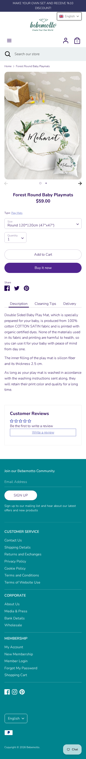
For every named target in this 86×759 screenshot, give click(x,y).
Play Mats (16, 213)
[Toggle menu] (9, 40)
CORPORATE (15, 595)
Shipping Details (17, 547)
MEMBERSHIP (15, 638)
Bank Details (14, 618)
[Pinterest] (22, 691)
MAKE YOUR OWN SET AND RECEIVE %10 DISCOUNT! (43, 5)
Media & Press (15, 611)
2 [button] (46, 183)
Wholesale (13, 625)
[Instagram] (14, 691)
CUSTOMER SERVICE (21, 531)
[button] (69, 16)
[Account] (65, 38)
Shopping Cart (15, 675)
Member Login (16, 661)
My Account (13, 647)
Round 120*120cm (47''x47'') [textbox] (30, 225)
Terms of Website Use (22, 582)
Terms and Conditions (21, 575)
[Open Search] (7, 54)
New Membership (18, 654)
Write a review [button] (43, 432)
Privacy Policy (15, 561)
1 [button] (40, 183)
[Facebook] (7, 691)
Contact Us (13, 540)
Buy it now (43, 267)
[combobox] (43, 223)
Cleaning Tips (45, 303)
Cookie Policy (15, 568)
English (14, 718)
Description (19, 303)
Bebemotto (32, 747)
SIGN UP (21, 495)
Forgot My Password (20, 668)
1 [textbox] (8, 239)
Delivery (69, 303)
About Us (12, 604)
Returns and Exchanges (22, 554)
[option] (43, 125)
